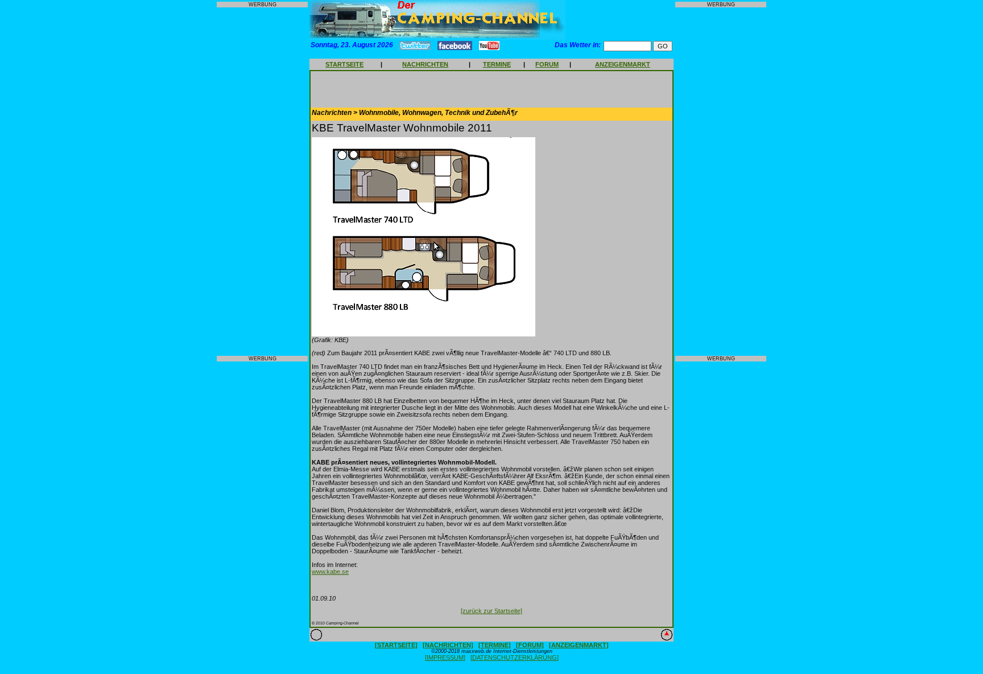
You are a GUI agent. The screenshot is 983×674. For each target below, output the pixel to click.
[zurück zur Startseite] (491, 610)
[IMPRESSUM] (445, 657)
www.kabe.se (330, 571)
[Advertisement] (262, 181)
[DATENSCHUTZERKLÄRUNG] (514, 657)
